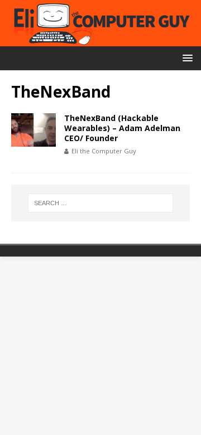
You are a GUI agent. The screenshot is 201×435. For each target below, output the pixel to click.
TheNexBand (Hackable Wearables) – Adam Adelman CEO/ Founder (122, 128)
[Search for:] (100, 203)
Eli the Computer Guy (103, 151)
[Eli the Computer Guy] (100, 40)
